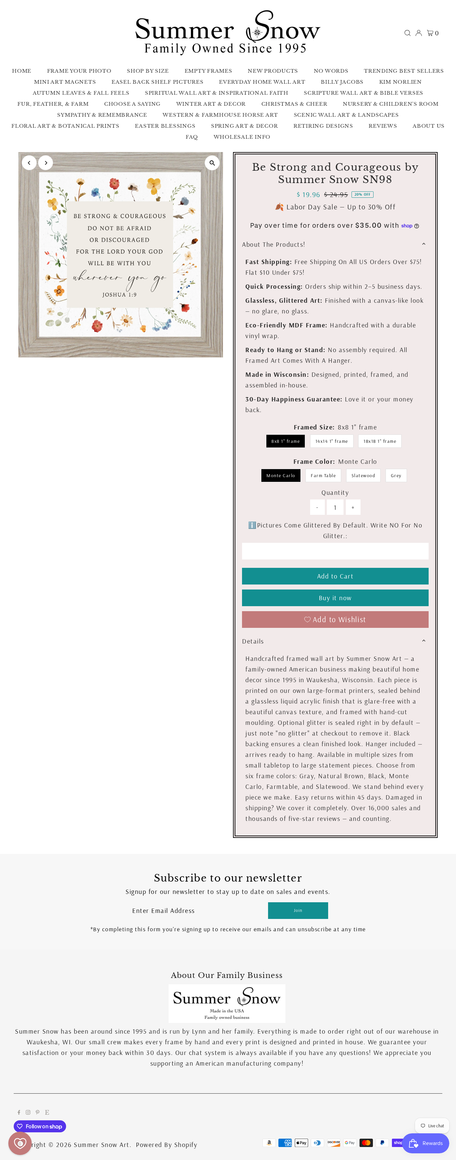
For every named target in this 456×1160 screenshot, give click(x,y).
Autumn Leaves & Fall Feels (81, 93)
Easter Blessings (165, 126)
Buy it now (335, 598)
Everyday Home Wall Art (262, 82)
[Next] (45, 162)
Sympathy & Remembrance (102, 115)
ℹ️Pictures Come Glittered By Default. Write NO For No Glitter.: (335, 530)
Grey (396, 475)
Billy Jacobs (342, 82)
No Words (331, 71)
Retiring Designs (323, 126)
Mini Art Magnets (65, 82)
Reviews (383, 126)
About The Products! (274, 244)
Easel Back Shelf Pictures (157, 82)
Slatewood (364, 475)
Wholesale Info (242, 137)
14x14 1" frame (331, 441)
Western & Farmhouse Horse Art (220, 115)
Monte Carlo (280, 475)
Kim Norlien (400, 82)
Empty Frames (208, 71)
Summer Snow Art (102, 1144)
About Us (429, 126)
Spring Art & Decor (244, 126)
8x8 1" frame (285, 441)
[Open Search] (408, 33)
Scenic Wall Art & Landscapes (346, 115)
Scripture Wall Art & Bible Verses (363, 93)
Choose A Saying (132, 104)
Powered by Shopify (166, 1144)
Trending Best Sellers (404, 71)
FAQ (192, 137)
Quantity (335, 492)
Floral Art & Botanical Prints (65, 126)
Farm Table (323, 475)
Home (21, 71)
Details (253, 641)
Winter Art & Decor (211, 104)
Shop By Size (148, 71)
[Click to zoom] (212, 162)
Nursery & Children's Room (391, 104)
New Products (273, 71)
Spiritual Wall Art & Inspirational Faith (216, 93)
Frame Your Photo (79, 71)
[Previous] (29, 162)
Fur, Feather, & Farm (52, 104)
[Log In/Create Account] (419, 33)
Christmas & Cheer (294, 104)
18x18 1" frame (380, 441)
